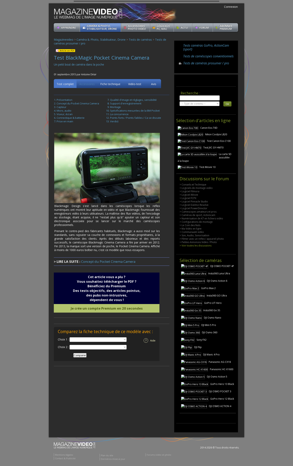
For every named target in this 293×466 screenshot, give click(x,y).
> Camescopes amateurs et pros (198, 211)
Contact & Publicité (65, 458)
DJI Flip (198, 347)
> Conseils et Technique (193, 184)
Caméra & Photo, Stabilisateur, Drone (102, 27)
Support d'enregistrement (125, 103)
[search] (200, 97)
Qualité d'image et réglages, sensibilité (133, 100)
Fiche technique (110, 84)
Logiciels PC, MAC (163, 27)
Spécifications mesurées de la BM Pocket (135, 110)
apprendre (68, 27)
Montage (115, 107)
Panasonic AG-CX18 (220, 362)
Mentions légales (64, 454)
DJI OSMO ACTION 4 (220, 406)
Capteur (61, 107)
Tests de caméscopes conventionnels (208, 56)
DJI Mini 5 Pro (208, 325)
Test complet (65, 84)
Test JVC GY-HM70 (213, 147)
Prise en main (65, 121)
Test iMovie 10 (207, 167)
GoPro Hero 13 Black (222, 384)
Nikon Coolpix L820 (216, 134)
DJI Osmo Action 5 (217, 376)
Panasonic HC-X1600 (221, 369)
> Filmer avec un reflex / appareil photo (202, 238)
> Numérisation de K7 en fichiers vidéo (201, 218)
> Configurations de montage (196, 222)
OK (227, 104)
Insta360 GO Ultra (217, 295)
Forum (204, 27)
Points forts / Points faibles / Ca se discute (135, 118)
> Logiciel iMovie (189, 194)
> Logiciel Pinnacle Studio (194, 201)
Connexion (231, 7)
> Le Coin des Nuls (190, 225)
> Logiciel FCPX (188, 198)
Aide (150, 340)
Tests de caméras (140, 39)
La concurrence (119, 114)
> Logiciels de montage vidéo (196, 188)
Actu (184, 27)
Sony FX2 (201, 339)
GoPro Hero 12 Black (222, 398)
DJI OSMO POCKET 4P (222, 266)
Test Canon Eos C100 (219, 141)
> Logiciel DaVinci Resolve (194, 205)
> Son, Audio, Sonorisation (194, 235)
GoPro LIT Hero (213, 303)
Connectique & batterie (71, 118)
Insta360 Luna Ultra (219, 273)
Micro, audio (64, 110)
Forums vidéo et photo (159, 454)
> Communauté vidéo (192, 232)
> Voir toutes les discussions (195, 245)
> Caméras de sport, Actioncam (197, 215)
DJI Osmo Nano (212, 317)
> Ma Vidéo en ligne (191, 228)
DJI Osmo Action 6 (217, 281)
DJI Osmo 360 (209, 332)
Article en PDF (67, 50)
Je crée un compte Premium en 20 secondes (107, 308)
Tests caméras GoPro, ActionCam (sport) (206, 47)
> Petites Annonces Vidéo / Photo (198, 242)
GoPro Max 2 (208, 288)
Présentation (64, 100)
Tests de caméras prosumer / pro (206, 63)
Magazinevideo (63, 39)
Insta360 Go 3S (211, 310)
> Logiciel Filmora (189, 191)
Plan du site (107, 455)
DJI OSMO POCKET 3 (220, 391)
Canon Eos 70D (208, 127)
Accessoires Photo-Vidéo (137, 27)
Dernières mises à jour (113, 458)
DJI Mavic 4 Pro (211, 354)
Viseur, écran (65, 114)
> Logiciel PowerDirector (193, 208)
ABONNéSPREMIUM (226, 27)
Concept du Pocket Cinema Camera (78, 103)
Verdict (114, 121)
